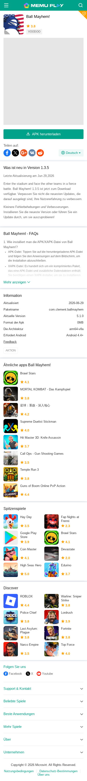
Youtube (47, 673)
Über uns (44, 774)
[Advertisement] (43, 81)
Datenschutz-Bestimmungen (58, 771)
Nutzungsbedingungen (19, 771)
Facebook (15, 673)
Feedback (10, 342)
